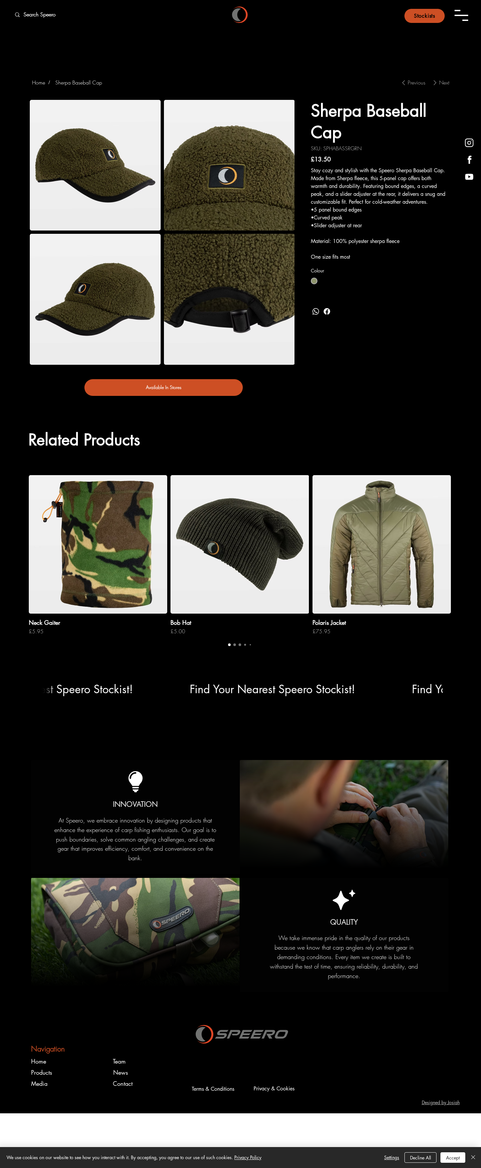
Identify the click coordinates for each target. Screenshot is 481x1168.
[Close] (473, 1157)
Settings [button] (391, 1157)
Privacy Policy (247, 1157)
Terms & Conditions (213, 1088)
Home (38, 1061)
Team (119, 1061)
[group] (239, 555)
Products (41, 1072)
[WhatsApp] (316, 311)
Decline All (420, 1158)
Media (39, 1083)
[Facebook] (327, 311)
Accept (453, 1158)
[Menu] (461, 15)
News (120, 1072)
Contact (123, 1083)
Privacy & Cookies (274, 1088)
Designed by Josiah (441, 1102)
